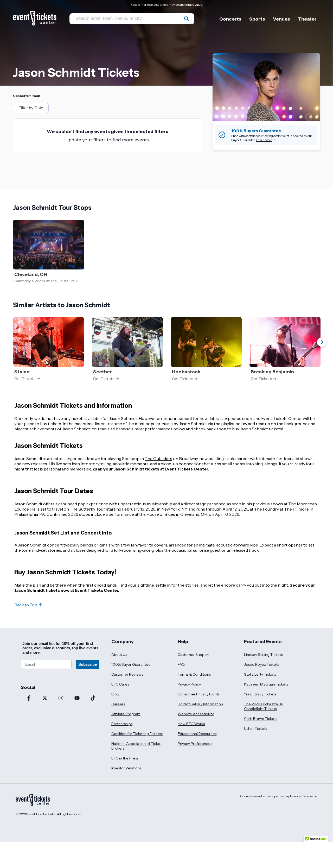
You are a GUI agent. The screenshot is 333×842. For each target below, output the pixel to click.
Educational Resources (197, 733)
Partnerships (121, 723)
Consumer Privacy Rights (199, 694)
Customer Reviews (127, 674)
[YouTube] (77, 698)
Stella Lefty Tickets (260, 674)
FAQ (181, 664)
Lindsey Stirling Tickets (263, 654)
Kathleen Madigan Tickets (266, 684)
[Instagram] (61, 698)
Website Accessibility (196, 714)
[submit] (186, 19)
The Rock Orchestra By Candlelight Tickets (263, 706)
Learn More (264, 140)
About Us (119, 654)
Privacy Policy (189, 684)
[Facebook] (29, 698)
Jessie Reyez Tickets (261, 664)
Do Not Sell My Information (200, 704)
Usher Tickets (255, 728)
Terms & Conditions (194, 674)
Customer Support (193, 654)
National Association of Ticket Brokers (136, 746)
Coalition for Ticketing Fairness (137, 733)
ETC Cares (120, 684)
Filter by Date (30, 108)
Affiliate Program (125, 714)
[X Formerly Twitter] (45, 698)
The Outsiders (158, 458)
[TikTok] (93, 698)
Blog (115, 694)
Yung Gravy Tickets (260, 694)
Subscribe (87, 664)
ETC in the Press (124, 758)
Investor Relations (126, 768)
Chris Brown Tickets (260, 718)
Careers (118, 704)
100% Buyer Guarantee (131, 664)
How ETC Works (191, 723)
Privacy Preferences (195, 743)
